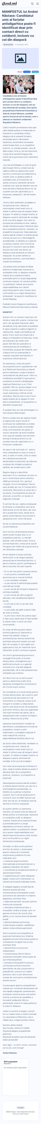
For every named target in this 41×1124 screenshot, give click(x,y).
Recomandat (8, 44)
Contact (20, 1108)
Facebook (27, 72)
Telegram (35, 72)
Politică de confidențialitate (21, 1114)
